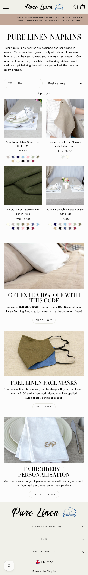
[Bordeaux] (32, 160)
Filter (19, 83)
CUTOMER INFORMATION (44, 526)
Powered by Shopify (44, 571)
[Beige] (13, 160)
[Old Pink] (27, 156)
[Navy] (18, 156)
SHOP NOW (44, 406)
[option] (44, 19)
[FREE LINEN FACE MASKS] (44, 353)
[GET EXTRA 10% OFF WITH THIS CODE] (44, 266)
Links (44, 539)
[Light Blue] (23, 156)
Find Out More (44, 494)
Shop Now (44, 320)
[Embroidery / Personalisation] (44, 440)
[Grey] (27, 160)
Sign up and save (44, 551)
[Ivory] (67, 156)
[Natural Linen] (62, 156)
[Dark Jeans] (13, 156)
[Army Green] (37, 156)
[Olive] (32, 156)
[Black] (23, 160)
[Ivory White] (18, 160)
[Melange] (8, 156)
